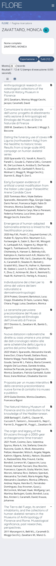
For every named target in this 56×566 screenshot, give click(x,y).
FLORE (5, 23)
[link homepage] (13, 5)
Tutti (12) (46, 59)
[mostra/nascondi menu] (53, 5)
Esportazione (27, 59)
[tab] (7, 79)
